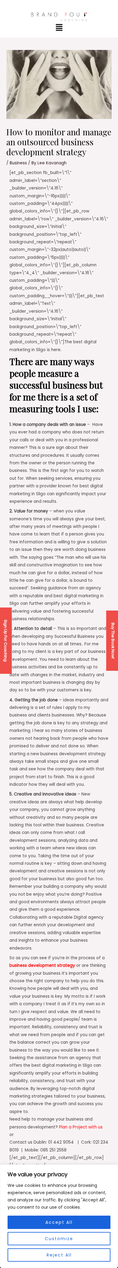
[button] (59, 28)
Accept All (59, 1222)
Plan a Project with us (81, 1127)
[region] (59, 1216)
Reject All (59, 1255)
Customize (59, 1239)
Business (18, 163)
